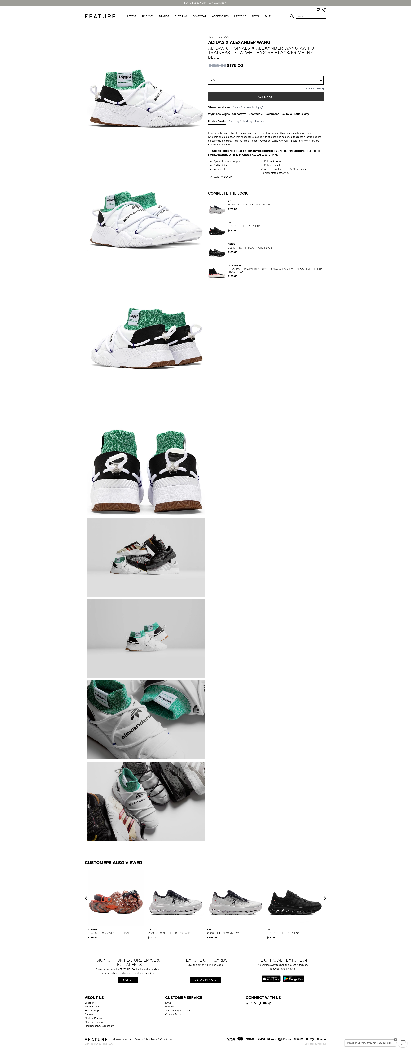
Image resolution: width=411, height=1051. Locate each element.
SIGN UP (128, 979)
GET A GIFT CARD (205, 979)
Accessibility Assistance (178, 1010)
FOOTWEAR (199, 16)
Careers (89, 1014)
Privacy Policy (142, 1039)
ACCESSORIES (220, 16)
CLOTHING (181, 16)
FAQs (168, 1002)
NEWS (255, 16)
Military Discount (94, 1022)
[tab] (218, 122)
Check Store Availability (246, 107)
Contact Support (174, 1014)
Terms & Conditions (161, 1039)
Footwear (224, 37)
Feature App (92, 1010)
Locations (90, 1002)
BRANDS (164, 16)
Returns (169, 1006)
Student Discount (94, 1018)
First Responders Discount (99, 1026)
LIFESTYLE (240, 16)
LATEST (131, 16)
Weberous (321, 1044)
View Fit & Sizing (314, 88)
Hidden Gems (92, 1006)
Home (211, 37)
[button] (86, 898)
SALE (268, 16)
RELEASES (147, 16)
